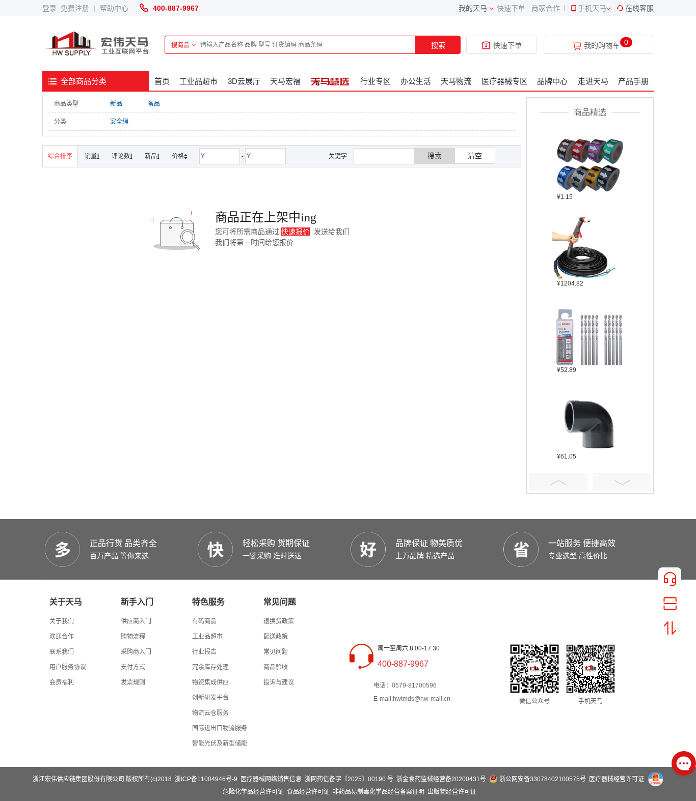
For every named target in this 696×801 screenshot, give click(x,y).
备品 (154, 103)
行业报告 (204, 651)
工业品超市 (198, 81)
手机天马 (592, 8)
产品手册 (633, 81)
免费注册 (77, 8)
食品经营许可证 (308, 791)
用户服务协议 (67, 667)
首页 (162, 81)
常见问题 (275, 651)
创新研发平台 (210, 697)
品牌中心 (552, 81)
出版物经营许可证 (451, 791)
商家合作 (545, 8)
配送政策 (275, 636)
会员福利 (61, 682)
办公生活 (415, 81)
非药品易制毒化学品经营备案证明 (378, 791)
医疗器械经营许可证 (616, 779)
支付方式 (133, 667)
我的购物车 (602, 45)
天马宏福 (285, 81)
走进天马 (593, 81)
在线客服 (639, 8)
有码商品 (204, 621)
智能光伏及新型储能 (219, 743)
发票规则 (133, 682)
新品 (116, 103)
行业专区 (375, 81)
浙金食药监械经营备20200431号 (441, 779)
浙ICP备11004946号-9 (206, 779)
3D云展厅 (244, 81)
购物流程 (133, 636)
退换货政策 (278, 621)
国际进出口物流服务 (219, 728)
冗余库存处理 (210, 667)
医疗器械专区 (504, 81)
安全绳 (119, 121)
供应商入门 (136, 621)
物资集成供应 (210, 682)
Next (622, 482)
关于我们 (61, 621)
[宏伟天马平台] (98, 44)
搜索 (438, 45)
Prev (558, 482)
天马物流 (456, 81)
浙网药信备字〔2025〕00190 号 (349, 779)
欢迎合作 (61, 636)
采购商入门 (136, 651)
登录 (51, 8)
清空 (475, 156)
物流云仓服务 (210, 713)
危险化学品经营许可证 (253, 791)
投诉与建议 (278, 682)
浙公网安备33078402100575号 (542, 779)
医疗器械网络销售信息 (271, 779)
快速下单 (511, 8)
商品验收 (275, 667)
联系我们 (61, 651)
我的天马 (473, 8)
